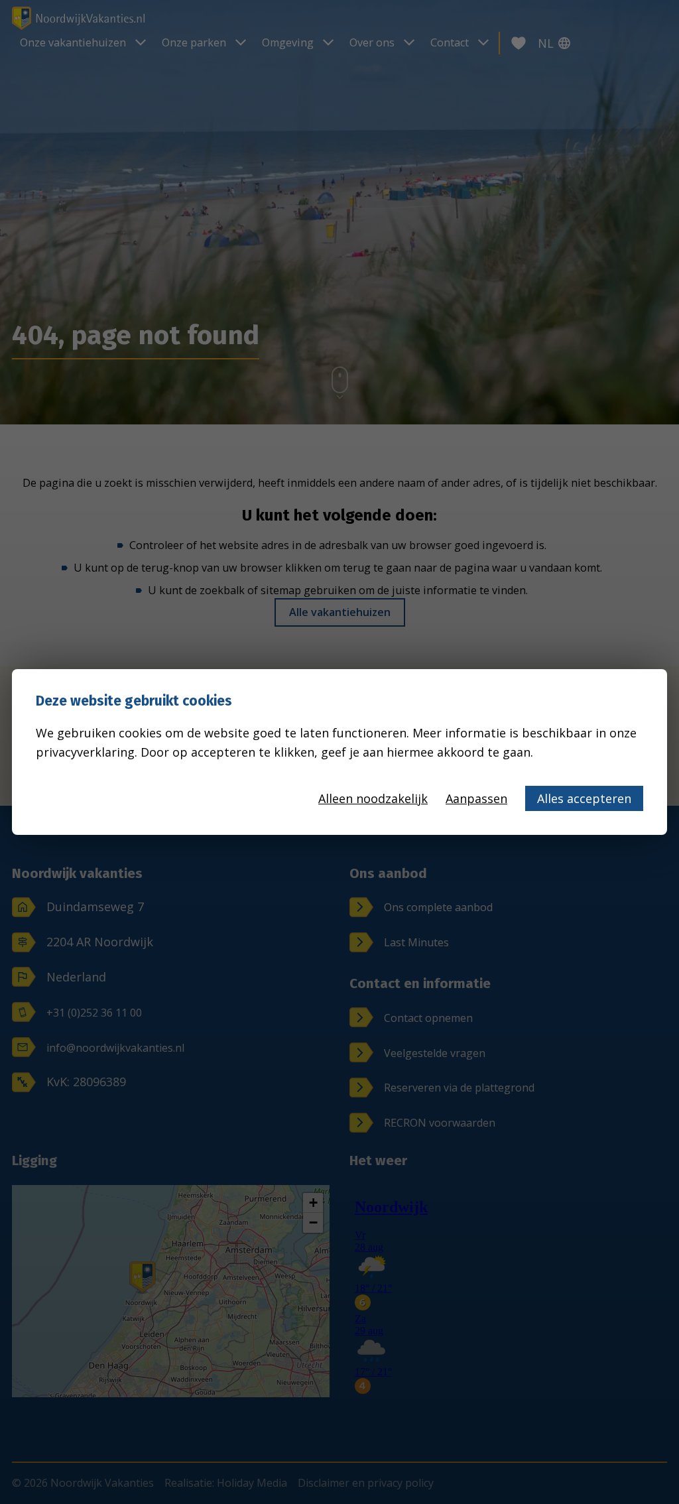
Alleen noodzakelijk (373, 798)
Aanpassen (476, 798)
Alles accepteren (584, 798)
